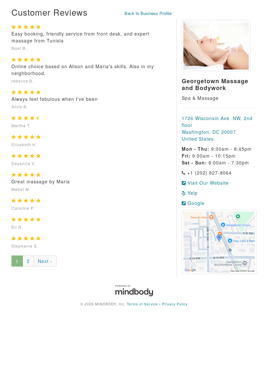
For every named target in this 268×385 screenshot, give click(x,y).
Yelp (192, 193)
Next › (45, 261)
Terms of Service (142, 303)
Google (195, 203)
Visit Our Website (207, 182)
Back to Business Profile (148, 13)
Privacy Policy (175, 303)
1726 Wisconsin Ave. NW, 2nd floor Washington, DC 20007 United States (217, 128)
